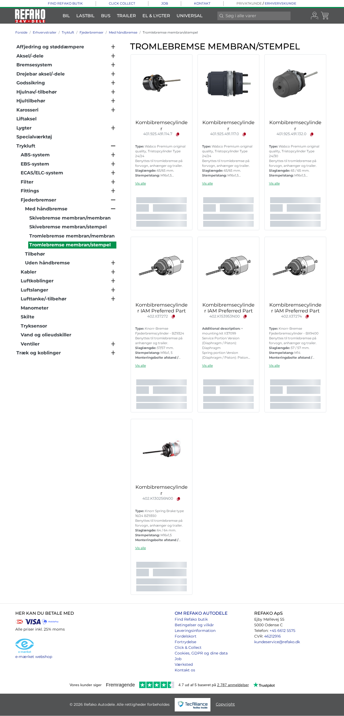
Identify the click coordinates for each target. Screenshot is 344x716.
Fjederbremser (91, 32)
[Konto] (315, 16)
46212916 (272, 636)
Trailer (126, 15)
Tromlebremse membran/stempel (170, 32)
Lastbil (85, 15)
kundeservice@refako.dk (277, 641)
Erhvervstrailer (44, 32)
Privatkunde (249, 3)
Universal (190, 15)
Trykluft (68, 32)
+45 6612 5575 (282, 630)
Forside (21, 32)
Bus (105, 15)
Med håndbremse (123, 32)
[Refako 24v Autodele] (30, 16)
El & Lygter (156, 15)
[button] (140, 183)
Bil (66, 15)
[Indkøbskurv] (325, 16)
